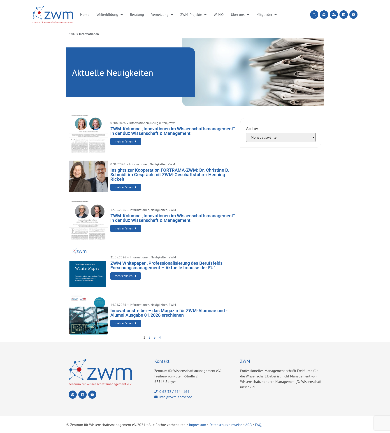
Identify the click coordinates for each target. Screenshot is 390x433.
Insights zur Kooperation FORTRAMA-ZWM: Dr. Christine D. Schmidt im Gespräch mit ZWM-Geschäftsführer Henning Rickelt (169, 174)
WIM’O (219, 14)
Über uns (238, 14)
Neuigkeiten (158, 123)
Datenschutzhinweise (225, 424)
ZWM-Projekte (191, 14)
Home (84, 14)
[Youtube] (353, 14)
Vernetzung (160, 14)
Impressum (197, 424)
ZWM (72, 34)
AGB (248, 424)
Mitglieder (264, 14)
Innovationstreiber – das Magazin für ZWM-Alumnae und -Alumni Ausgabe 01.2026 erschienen (169, 313)
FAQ (258, 424)
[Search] (314, 14)
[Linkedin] (343, 14)
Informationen (139, 123)
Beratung (137, 14)
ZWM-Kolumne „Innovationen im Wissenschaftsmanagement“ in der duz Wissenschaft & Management (172, 131)
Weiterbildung (107, 14)
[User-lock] (334, 14)
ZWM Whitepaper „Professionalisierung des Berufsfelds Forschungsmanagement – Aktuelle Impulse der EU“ (166, 265)
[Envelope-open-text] (324, 14)
